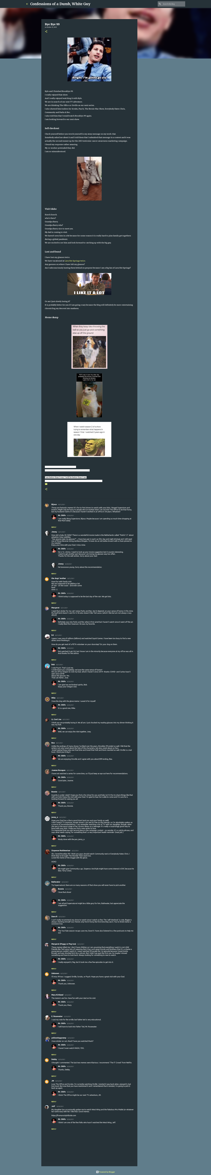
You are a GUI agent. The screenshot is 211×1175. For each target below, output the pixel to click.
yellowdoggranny (58, 1038)
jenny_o (54, 817)
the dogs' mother (58, 578)
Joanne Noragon (58, 770)
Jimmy (54, 532)
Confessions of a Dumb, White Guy (60, 4)
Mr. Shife (62, 515)
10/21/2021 (61, 504)
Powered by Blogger (107, 1172)
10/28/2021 (68, 564)
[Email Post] (46, 485)
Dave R (54, 916)
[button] (46, 31)
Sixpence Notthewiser (60, 850)
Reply (53, 527)
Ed (52, 635)
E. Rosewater (57, 1016)
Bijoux (54, 504)
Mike (53, 698)
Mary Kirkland (57, 995)
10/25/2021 (61, 1059)
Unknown (55, 973)
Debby (54, 1059)
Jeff (53, 1106)
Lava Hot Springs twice (75, 261)
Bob (53, 664)
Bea (53, 743)
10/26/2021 (70, 515)
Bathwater (55, 882)
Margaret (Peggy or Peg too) (63, 944)
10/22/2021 (62, 817)
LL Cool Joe (56, 719)
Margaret (55, 608)
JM (52, 1081)
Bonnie (54, 792)
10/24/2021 (67, 1016)
